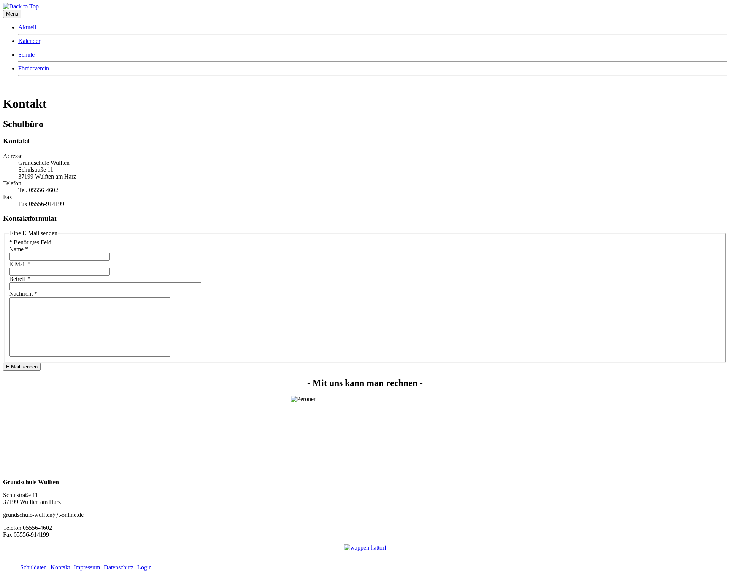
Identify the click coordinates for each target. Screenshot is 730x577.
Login (144, 567)
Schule (26, 54)
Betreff (19, 279)
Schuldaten (33, 567)
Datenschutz (118, 567)
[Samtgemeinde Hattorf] (365, 547)
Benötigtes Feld (30, 242)
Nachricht (23, 293)
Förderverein (33, 68)
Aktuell (27, 27)
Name (18, 249)
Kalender (29, 41)
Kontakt (60, 567)
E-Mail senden (22, 367)
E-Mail (19, 264)
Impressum (87, 567)
